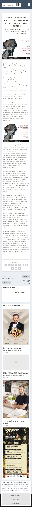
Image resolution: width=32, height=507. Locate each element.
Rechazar (16, 499)
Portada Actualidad (21, 33)
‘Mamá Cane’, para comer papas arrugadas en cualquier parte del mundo (13, 421)
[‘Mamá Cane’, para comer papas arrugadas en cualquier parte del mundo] (16, 399)
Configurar (16, 503)
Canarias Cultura (15, 29)
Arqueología (9, 31)
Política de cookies (23, 490)
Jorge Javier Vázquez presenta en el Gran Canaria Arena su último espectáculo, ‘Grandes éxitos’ (14, 348)
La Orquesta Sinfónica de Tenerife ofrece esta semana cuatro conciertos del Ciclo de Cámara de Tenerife (15, 373)
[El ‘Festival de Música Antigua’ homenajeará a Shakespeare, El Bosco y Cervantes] (16, 452)
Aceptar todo (16, 495)
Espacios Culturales (18, 31)
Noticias (13, 33)
